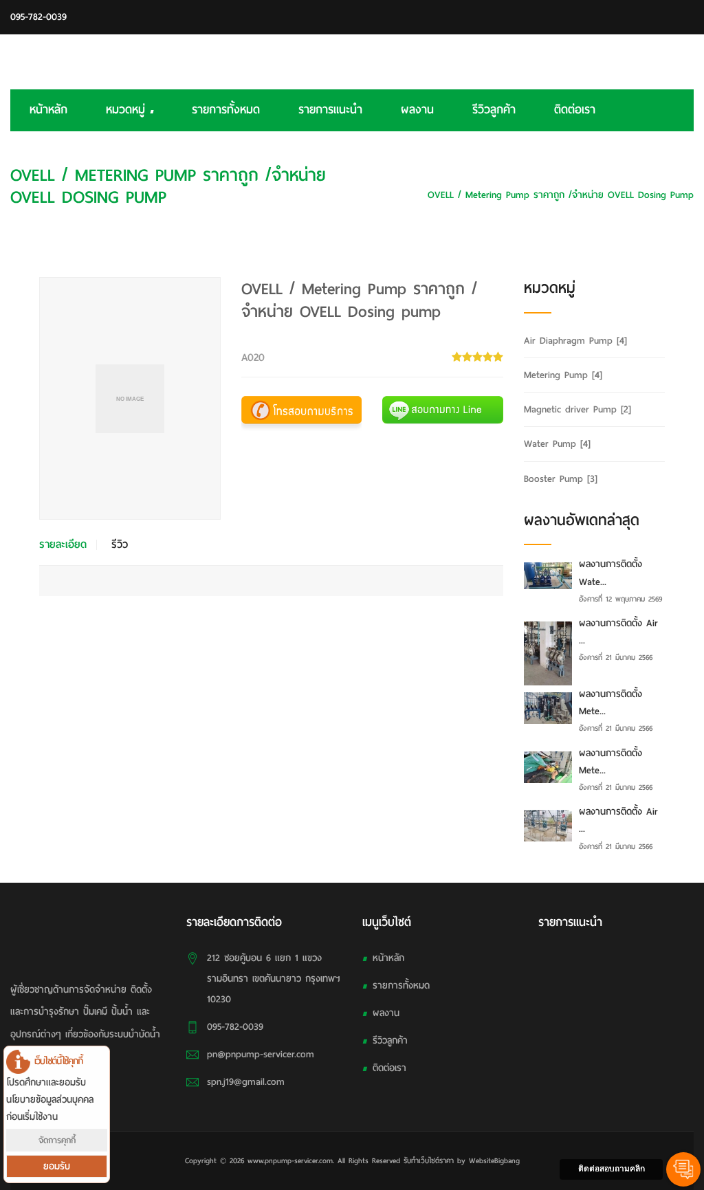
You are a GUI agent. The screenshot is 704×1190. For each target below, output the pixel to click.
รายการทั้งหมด (226, 110)
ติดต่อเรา (574, 110)
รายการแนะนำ (330, 110)
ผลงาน (417, 110)
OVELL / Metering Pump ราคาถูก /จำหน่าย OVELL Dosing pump (561, 195)
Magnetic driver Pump (577, 409)
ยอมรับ (56, 1166)
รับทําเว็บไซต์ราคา (429, 1160)
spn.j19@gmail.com (246, 1082)
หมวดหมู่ (128, 110)
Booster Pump (560, 479)
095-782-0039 (38, 17)
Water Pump (557, 444)
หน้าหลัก (48, 110)
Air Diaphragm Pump (575, 341)
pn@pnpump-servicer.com (260, 1054)
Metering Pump (662, 174)
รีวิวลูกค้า (494, 110)
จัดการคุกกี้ (57, 1140)
